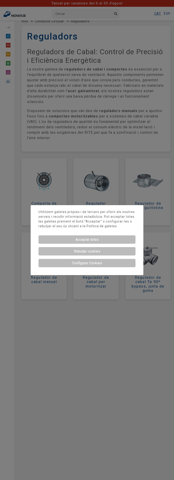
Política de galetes (102, 226)
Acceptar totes (87, 239)
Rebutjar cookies (87, 251)
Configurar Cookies (87, 263)
